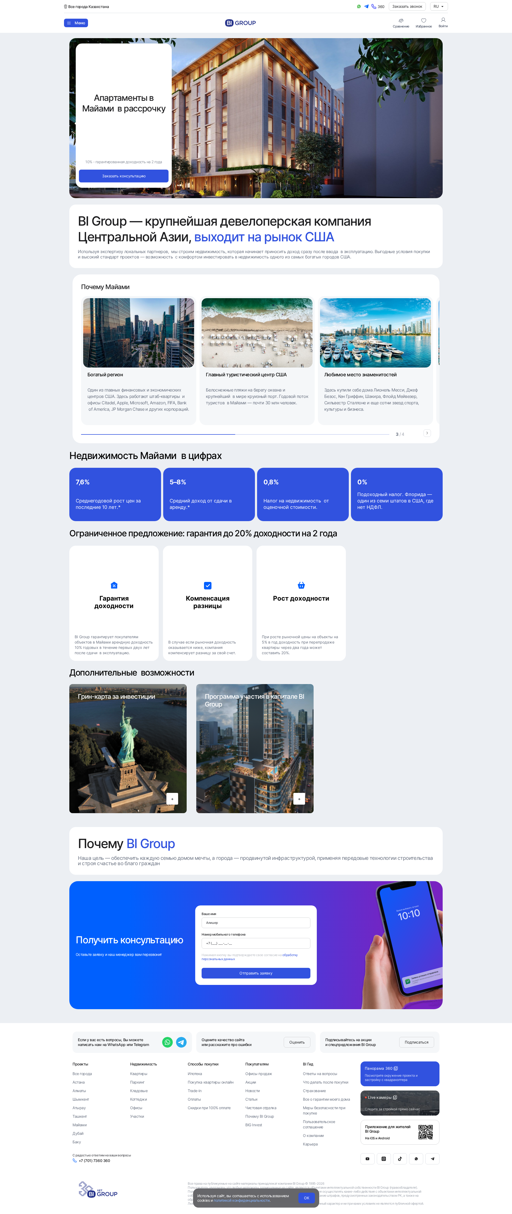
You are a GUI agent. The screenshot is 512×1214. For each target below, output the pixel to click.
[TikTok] (400, 1158)
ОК (306, 1198)
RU (436, 6)
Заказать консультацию (124, 176)
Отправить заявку (256, 973)
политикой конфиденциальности (241, 1200)
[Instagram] (384, 1158)
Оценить (297, 1042)
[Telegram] (432, 1158)
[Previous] (416, 433)
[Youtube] (368, 1158)
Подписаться (417, 1042)
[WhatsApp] (416, 1158)
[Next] (427, 433)
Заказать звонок (407, 6)
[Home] (240, 23)
